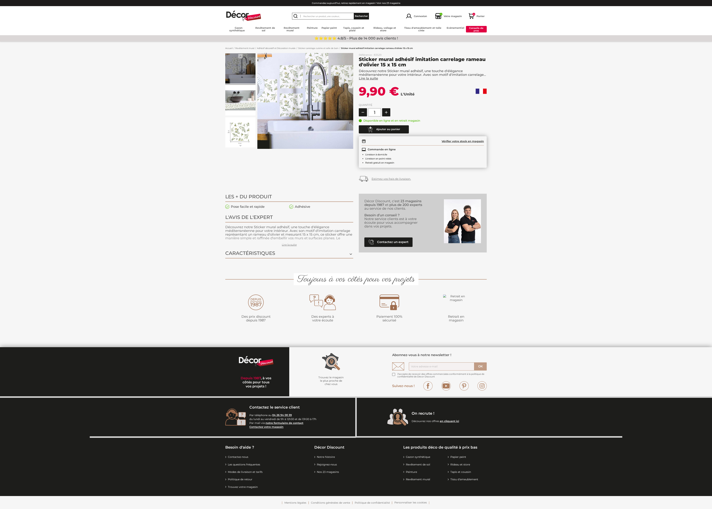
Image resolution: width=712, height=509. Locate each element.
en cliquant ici (449, 421)
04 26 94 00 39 (282, 415)
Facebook (428, 386)
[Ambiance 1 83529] (240, 69)
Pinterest (464, 386)
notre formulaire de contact (284, 423)
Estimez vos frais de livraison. (391, 179)
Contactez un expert (392, 242)
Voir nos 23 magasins (388, 3)
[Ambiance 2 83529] (240, 101)
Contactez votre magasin (266, 427)
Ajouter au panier (387, 129)
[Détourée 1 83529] (240, 133)
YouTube (446, 386)
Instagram (482, 386)
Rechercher (361, 16)
